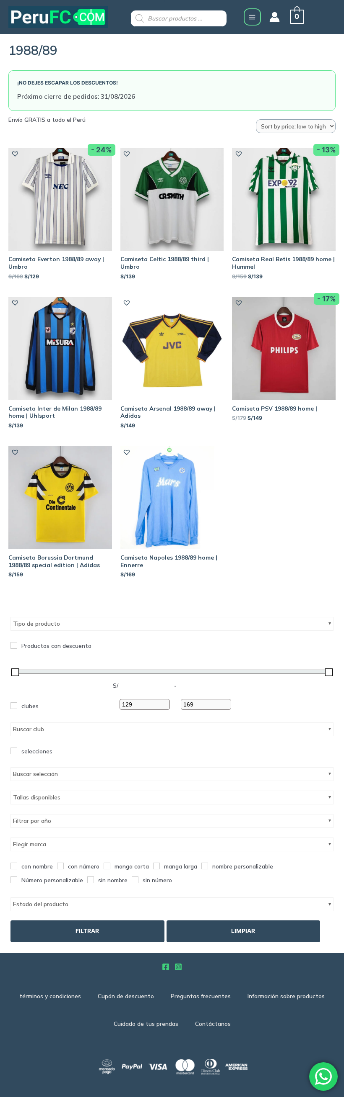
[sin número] (135, 879)
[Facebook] (165, 967)
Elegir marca (29, 844)
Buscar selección (35, 774)
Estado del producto (40, 904)
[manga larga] (156, 866)
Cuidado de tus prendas (146, 1023)
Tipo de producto (36, 623)
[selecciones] (13, 751)
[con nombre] (13, 866)
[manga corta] (107, 866)
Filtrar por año (32, 821)
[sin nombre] (90, 879)
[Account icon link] (274, 17)
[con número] (60, 866)
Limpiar (243, 930)
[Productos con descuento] (13, 645)
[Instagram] (178, 967)
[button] (15, 153)
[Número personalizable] (13, 879)
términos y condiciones (50, 995)
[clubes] (13, 705)
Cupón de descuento (126, 995)
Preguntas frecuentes (201, 995)
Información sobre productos (286, 995)
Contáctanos (213, 1023)
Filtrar (87, 930)
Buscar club (28, 729)
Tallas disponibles (36, 797)
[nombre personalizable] (204, 866)
